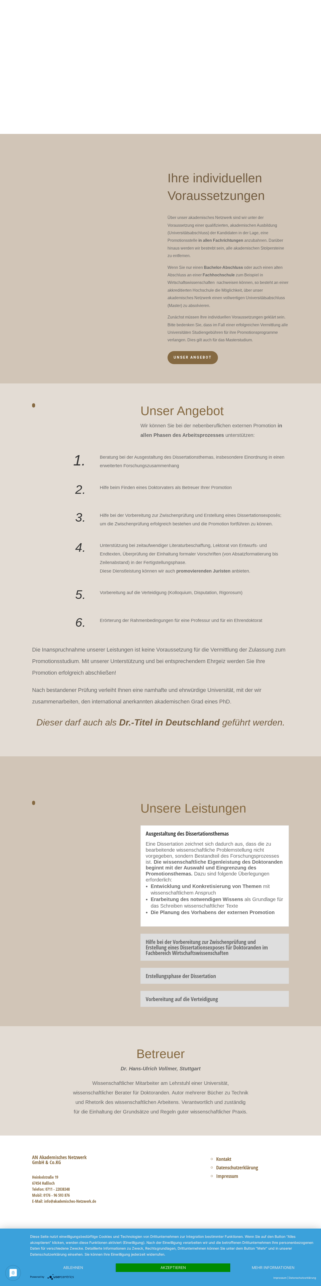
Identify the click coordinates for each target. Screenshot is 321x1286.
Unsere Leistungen (116, 109)
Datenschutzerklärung (237, 1167)
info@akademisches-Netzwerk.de (70, 1201)
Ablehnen (73, 1267)
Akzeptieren (173, 1267)
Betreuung (258, 15)
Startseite (183, 15)
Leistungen (230, 15)
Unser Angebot (57, 109)
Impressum (227, 1176)
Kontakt (281, 15)
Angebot (206, 15)
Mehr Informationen (273, 1267)
